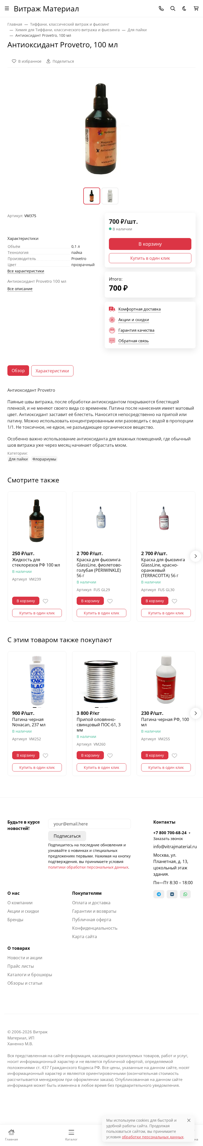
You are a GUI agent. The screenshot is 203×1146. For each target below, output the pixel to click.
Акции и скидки (23, 911)
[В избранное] (45, 601)
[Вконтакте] (172, 894)
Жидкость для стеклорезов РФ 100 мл (36, 562)
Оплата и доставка (91, 903)
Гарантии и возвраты (94, 911)
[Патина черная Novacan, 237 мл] (37, 680)
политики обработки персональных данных (88, 867)
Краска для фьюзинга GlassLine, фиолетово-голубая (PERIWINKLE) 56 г (99, 567)
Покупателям (87, 893)
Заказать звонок (168, 838)
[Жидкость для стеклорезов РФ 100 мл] (37, 521)
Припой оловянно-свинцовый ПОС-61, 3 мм (99, 725)
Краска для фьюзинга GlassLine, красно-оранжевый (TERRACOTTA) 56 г (163, 567)
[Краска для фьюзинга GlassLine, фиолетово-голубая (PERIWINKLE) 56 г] (101, 521)
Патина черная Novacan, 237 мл (28, 722)
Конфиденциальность (94, 928)
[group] (101, 130)
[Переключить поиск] (173, 8)
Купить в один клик (150, 258)
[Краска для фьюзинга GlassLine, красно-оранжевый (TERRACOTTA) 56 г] (166, 521)
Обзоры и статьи (24, 983)
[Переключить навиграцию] (7, 8)
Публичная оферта (91, 920)
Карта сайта (84, 936)
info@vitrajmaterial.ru (174, 847)
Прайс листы (20, 966)
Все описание (20, 288)
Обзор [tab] (18, 370)
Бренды (15, 920)
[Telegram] (158, 894)
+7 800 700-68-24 (170, 832)
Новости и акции (24, 958)
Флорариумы (44, 459)
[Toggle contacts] (161, 8)
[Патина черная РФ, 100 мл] (166, 680)
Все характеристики (25, 270)
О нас (13, 893)
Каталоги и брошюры (29, 975)
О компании (20, 903)
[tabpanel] (101, 424)
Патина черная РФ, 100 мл (165, 722)
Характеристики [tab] (52, 371)
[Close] (188, 1120)
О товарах (18, 948)
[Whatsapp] (185, 894)
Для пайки (18, 459)
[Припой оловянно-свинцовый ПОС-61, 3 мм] (101, 680)
